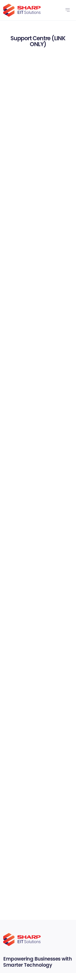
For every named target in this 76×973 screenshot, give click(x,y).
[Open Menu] (67, 10)
